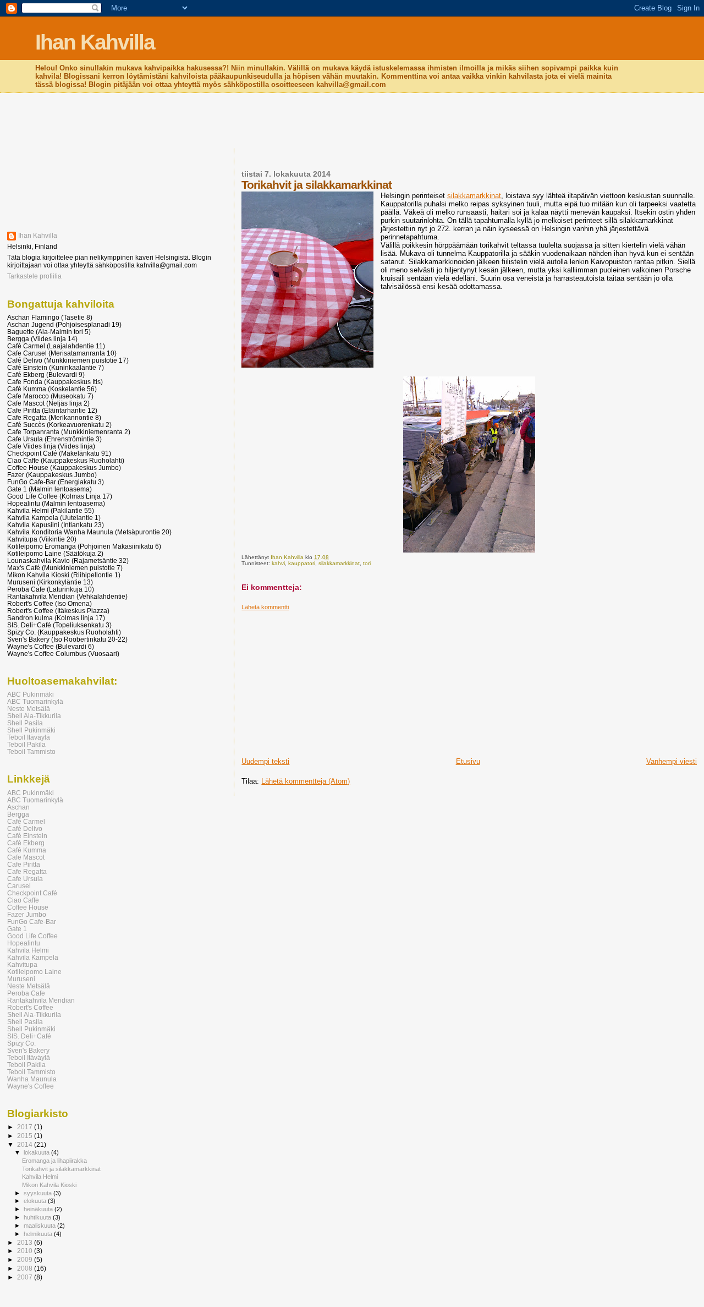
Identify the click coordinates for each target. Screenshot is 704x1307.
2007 (25, 1277)
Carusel (19, 885)
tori (367, 563)
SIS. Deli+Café (29, 1036)
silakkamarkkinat (474, 196)
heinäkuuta (39, 1209)
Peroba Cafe (26, 993)
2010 (25, 1250)
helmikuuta (39, 1234)
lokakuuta (37, 1152)
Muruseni (21, 978)
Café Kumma (26, 850)
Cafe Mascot (26, 857)
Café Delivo (24, 828)
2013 (25, 1242)
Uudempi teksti (265, 761)
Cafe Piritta (23, 864)
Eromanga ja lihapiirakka (54, 1160)
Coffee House (27, 907)
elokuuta (36, 1200)
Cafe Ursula (25, 878)
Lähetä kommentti (265, 607)
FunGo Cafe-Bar (31, 921)
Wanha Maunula (32, 1078)
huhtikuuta (38, 1217)
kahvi (278, 563)
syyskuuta (38, 1193)
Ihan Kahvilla (95, 42)
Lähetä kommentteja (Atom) (305, 781)
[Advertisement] (352, 121)
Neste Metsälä (28, 708)
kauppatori (301, 563)
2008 (25, 1268)
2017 (25, 1126)
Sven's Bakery (28, 1050)
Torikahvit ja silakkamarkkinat (61, 1169)
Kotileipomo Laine (34, 971)
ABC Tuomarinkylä (35, 701)
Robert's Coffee (30, 1007)
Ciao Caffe (23, 900)
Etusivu (468, 761)
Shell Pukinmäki (31, 730)
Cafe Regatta (27, 871)
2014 (25, 1144)
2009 (25, 1259)
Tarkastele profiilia (34, 276)
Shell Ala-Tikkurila (34, 715)
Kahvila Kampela (32, 957)
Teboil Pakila (26, 744)
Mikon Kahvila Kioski (49, 1185)
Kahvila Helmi (28, 950)
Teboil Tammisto (31, 751)
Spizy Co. (21, 1043)
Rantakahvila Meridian (41, 1000)
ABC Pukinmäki (30, 694)
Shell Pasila (25, 722)
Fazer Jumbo (26, 914)
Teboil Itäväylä (28, 737)
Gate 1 (17, 928)
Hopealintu (23, 943)
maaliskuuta (40, 1225)
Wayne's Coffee (30, 1086)
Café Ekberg (26, 842)
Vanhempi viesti (671, 761)
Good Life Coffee (32, 935)
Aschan (18, 807)
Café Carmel (26, 821)
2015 (25, 1135)
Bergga (18, 814)
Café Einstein (27, 835)
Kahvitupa (22, 964)
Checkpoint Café (32, 892)
